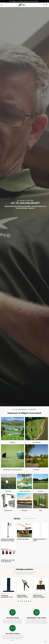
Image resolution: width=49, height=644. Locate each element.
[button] (46, 4)
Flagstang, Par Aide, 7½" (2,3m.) (39, 539)
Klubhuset (36, 469)
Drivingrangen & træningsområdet (12, 469)
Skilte (40, 510)
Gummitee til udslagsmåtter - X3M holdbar (6, 596)
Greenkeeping (36, 442)
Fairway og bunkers (24, 491)
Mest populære (29, 518)
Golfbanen (12, 442)
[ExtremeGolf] (24, 5)
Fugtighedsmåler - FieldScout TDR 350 (22, 596)
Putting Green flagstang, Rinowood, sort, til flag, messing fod (7, 539)
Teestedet (8, 491)
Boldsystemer (8, 510)
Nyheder (17, 518)
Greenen (40, 491)
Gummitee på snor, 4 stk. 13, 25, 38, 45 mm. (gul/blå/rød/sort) (8, 560)
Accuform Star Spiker (23, 539)
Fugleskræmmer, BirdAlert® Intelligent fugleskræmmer (38, 596)
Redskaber (24, 510)
